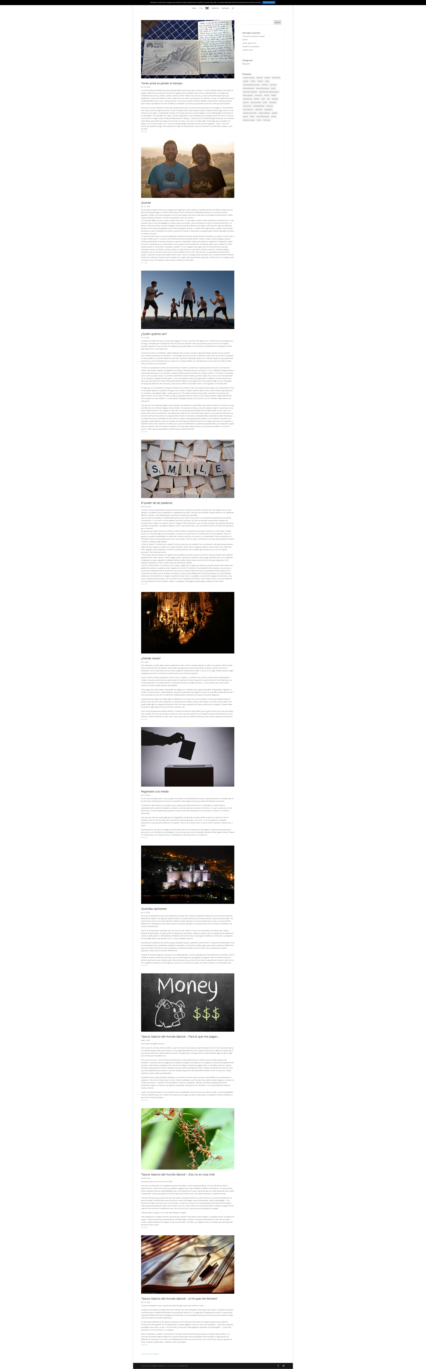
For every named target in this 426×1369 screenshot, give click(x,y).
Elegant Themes (158, 1366)
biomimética (276, 78)
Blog (201, 8)
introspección (247, 99)
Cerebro (260, 81)
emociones (258, 95)
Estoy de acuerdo (269, 2)
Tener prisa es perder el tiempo (161, 83)
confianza (265, 85)
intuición (256, 99)
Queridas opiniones (154, 909)
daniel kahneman (248, 88)
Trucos (259, 120)
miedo (265, 102)
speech (245, 116)
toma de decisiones (263, 116)
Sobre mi (215, 8)
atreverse (259, 78)
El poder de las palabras (156, 503)
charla (267, 81)
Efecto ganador (248, 95)
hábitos (273, 95)
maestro (245, 102)
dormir (273, 88)
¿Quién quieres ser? (154, 334)
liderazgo (275, 99)
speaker (274, 113)
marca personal (256, 102)
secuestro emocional (249, 113)
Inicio (194, 8)
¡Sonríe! (146, 203)
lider (268, 99)
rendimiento (268, 109)
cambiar (245, 81)
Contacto (225, 8)
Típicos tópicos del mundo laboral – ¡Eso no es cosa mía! (178, 1174)
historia (266, 95)
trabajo (273, 116)
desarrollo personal (262, 88)
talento (252, 116)
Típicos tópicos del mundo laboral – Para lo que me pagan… (180, 1036)
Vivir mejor (266, 120)
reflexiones (258, 109)
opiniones (269, 106)
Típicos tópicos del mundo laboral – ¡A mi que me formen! (179, 1298)
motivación (272, 102)
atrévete (267, 78)
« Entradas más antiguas (150, 1354)
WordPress (183, 1366)
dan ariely (273, 85)
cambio (253, 81)
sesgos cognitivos (264, 113)
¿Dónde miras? (151, 658)
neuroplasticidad (258, 106)
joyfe (263, 99)
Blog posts (246, 64)
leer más (144, 131)
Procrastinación (248, 109)
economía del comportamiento (269, 92)
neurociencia (247, 106)
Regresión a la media (155, 791)
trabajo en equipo (249, 120)
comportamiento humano (251, 85)
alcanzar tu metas (248, 78)
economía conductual (250, 92)
